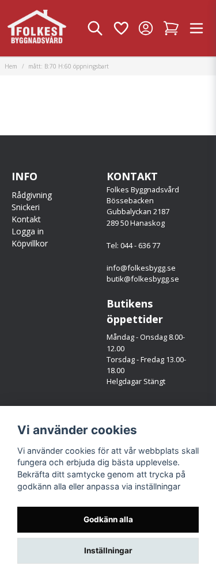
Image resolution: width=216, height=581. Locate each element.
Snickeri (26, 207)
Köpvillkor (30, 243)
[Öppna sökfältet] (95, 28)
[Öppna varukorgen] (171, 28)
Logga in (28, 231)
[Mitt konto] (145, 28)
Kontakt (26, 219)
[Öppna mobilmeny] (196, 28)
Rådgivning (32, 194)
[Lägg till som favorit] (120, 28)
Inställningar (108, 550)
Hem (11, 66)
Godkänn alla (108, 519)
